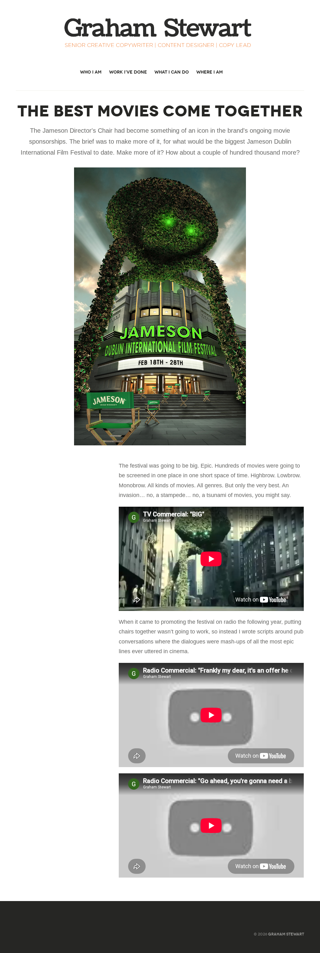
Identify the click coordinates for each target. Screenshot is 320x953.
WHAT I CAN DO (171, 72)
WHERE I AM (209, 72)
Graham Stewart (286, 934)
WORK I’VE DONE (128, 72)
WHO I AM (91, 72)
